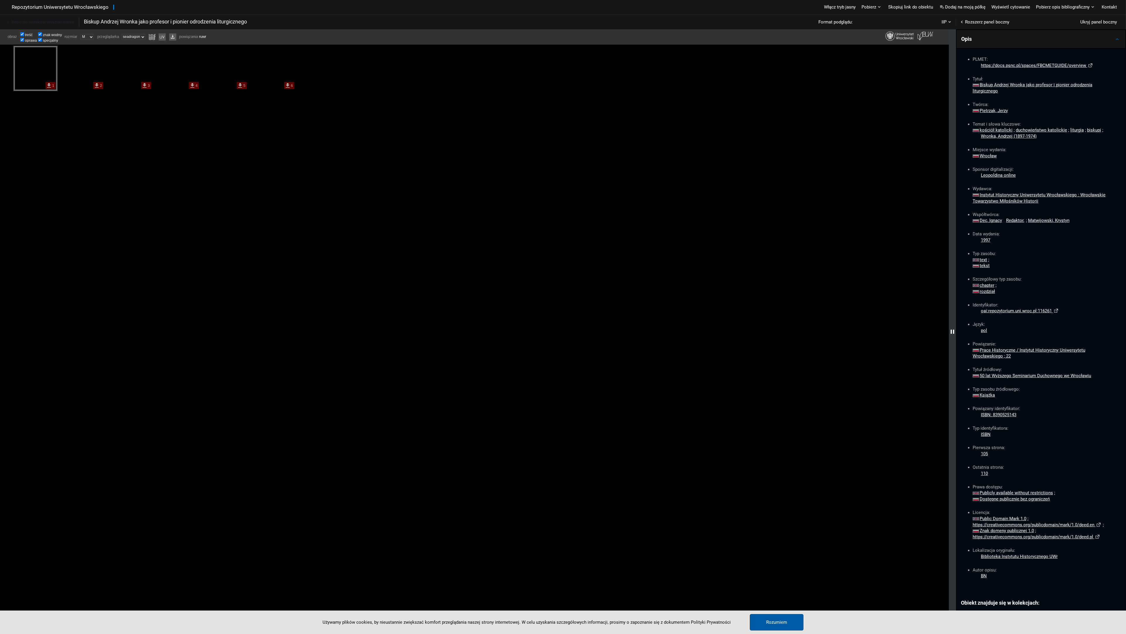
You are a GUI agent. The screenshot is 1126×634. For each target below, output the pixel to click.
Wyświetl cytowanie (1010, 7)
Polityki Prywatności (711, 622)
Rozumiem (776, 622)
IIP (944, 22)
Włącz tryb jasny (840, 7)
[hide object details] (952, 331)
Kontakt (1109, 7)
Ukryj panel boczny (1098, 22)
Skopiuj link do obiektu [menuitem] (910, 7)
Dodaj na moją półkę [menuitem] (965, 7)
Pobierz (869, 7)
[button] (1041, 39)
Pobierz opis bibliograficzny (1063, 7)
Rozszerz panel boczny (987, 22)
